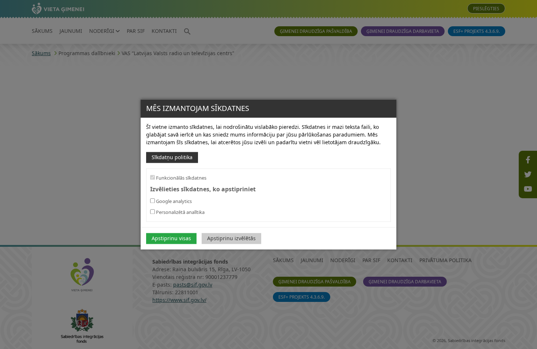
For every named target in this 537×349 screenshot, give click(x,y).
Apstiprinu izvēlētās (231, 238)
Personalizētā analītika (180, 212)
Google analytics (173, 201)
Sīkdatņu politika (172, 157)
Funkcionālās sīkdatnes (180, 177)
